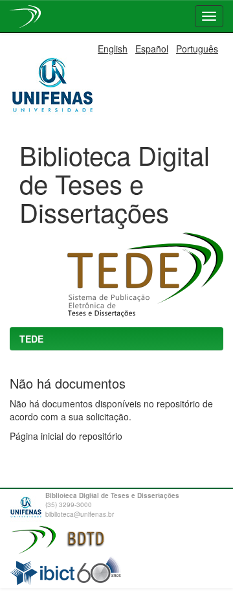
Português (197, 48)
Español (151, 48)
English (113, 48)
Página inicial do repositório (66, 435)
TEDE (31, 338)
